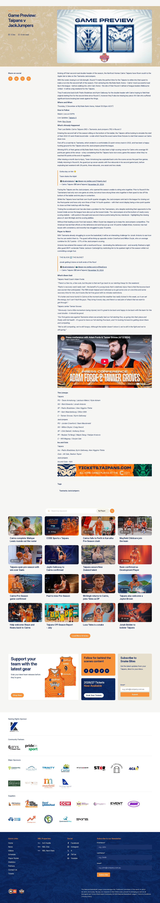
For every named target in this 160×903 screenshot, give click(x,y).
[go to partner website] (14, 727)
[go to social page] (86, 671)
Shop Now (17, 695)
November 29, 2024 (96, 184)
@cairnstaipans (68, 181)
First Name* (101, 843)
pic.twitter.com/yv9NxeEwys (95, 267)
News (17, 11)
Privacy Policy (87, 896)
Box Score (66, 121)
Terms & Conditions (144, 894)
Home (10, 11)
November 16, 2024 (96, 270)
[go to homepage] (21, 891)
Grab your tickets (94, 695)
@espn (81, 181)
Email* (122, 685)
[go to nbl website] (12, 891)
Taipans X (73, 118)
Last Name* (101, 853)
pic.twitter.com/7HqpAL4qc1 (95, 181)
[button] (102, 511)
